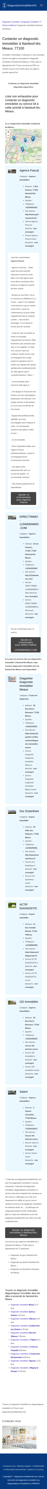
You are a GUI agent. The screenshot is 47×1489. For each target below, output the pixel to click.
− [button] (8, 135)
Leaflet (21, 162)
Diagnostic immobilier (11, 22)
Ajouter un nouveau (36, 1469)
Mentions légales (24, 1466)
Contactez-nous (9, 1466)
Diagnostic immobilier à (23, 1340)
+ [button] (8, 132)
